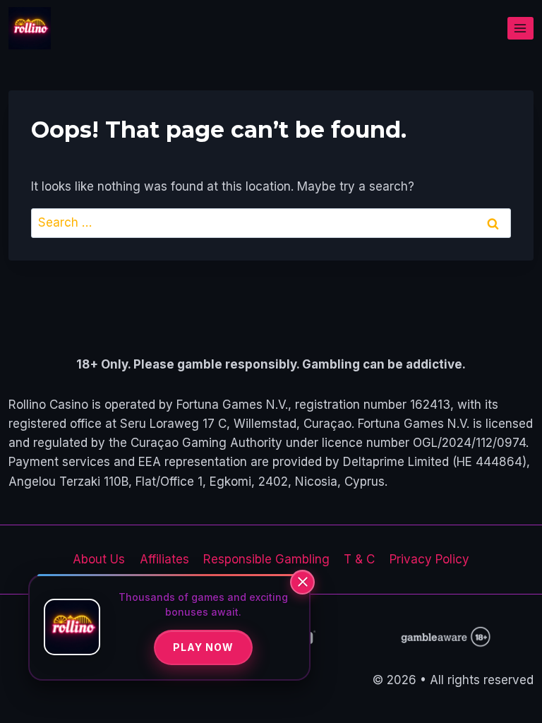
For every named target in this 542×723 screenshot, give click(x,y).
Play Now (203, 647)
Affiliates (164, 559)
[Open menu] (520, 28)
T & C (359, 559)
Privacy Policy (429, 559)
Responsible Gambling (266, 559)
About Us (99, 559)
